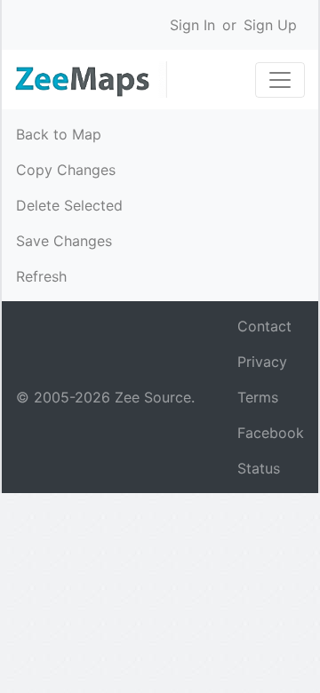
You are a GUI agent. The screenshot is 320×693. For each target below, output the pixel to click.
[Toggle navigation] (280, 80)
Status (258, 468)
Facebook (270, 433)
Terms (257, 397)
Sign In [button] (192, 25)
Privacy (262, 361)
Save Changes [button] (64, 241)
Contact (264, 326)
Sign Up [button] (270, 25)
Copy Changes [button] (66, 170)
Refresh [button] (41, 276)
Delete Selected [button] (69, 205)
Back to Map (58, 134)
